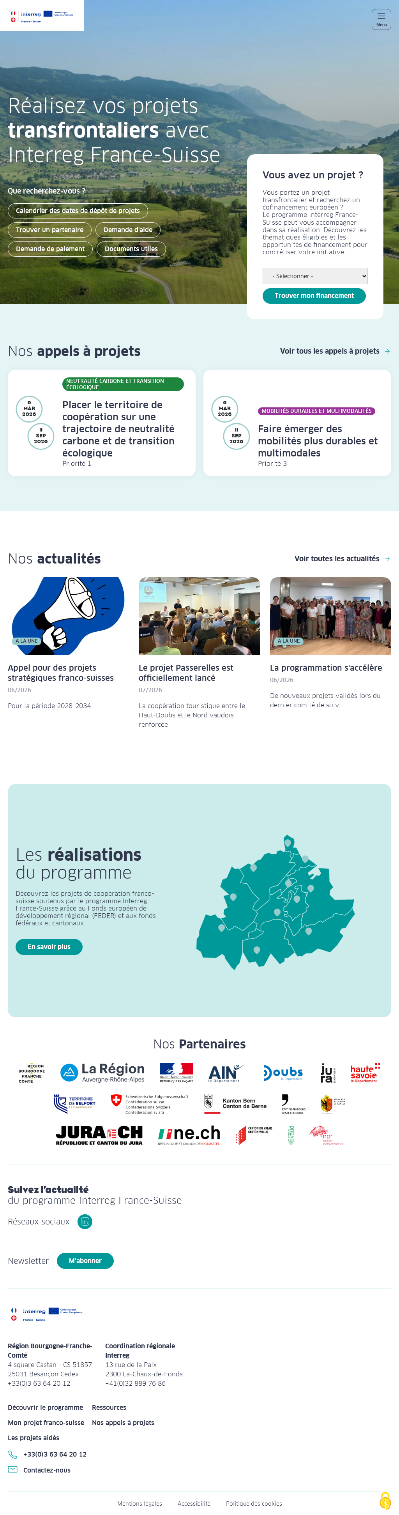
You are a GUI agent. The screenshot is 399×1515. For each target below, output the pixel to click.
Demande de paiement (50, 249)
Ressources (109, 1408)
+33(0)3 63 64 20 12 (55, 1454)
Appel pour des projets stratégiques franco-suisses (61, 673)
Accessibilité (194, 1503)
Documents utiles (131, 249)
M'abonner (85, 1261)
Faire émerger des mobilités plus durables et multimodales (318, 441)
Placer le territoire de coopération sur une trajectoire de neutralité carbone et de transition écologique (118, 429)
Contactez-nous (47, 1470)
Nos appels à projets (123, 1423)
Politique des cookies (254, 1503)
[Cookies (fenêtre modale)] (385, 1501)
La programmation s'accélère (326, 668)
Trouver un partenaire (49, 230)
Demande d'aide (128, 230)
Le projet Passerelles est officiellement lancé (186, 673)
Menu (381, 24)
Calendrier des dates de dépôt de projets (78, 211)
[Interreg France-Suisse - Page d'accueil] (46, 19)
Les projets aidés (33, 1438)
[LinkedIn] (85, 1221)
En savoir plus (49, 947)
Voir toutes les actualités (337, 559)
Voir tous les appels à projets (330, 351)
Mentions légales (139, 1503)
